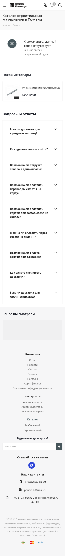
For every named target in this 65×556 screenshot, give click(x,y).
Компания (32, 354)
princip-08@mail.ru (35, 490)
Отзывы (33, 374)
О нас (32, 360)
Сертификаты (32, 383)
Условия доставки (33, 406)
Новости (32, 364)
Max (31, 465)
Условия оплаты (32, 402)
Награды (32, 378)
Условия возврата (33, 411)
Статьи (32, 369)
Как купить (32, 396)
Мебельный (32, 425)
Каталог (32, 419)
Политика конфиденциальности (32, 388)
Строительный (33, 430)
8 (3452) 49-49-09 (35, 482)
